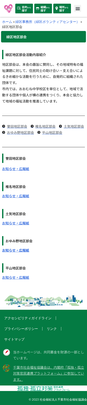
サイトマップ (14, 339)
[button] (77, 8)
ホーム (7, 21)
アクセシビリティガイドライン (28, 318)
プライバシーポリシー (21, 329)
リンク (52, 329)
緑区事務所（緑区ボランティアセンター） (47, 21)
